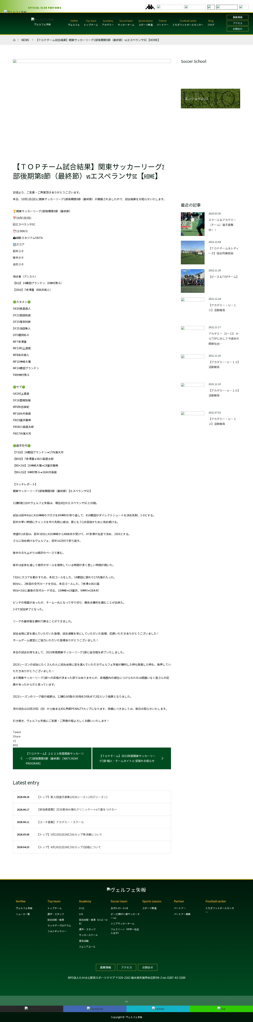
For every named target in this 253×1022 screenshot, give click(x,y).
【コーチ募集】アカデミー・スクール (60, 822)
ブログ (210, 24)
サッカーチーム (126, 24)
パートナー (163, 24)
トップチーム (91, 24)
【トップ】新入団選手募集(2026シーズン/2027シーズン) (72, 797)
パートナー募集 (182, 914)
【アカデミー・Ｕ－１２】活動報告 (222, 421)
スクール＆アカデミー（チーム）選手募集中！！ (222, 225)
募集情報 (237, 17)
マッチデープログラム (59, 925)
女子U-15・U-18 (119, 908)
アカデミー (108, 24)
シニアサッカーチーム (122, 923)
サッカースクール (88, 935)
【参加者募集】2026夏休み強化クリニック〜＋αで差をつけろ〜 (77, 809)
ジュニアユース (87, 946)
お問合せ (237, 28)
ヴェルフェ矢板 (42, 24)
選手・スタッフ (55, 914)
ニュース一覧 (23, 914)
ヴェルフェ (74, 24)
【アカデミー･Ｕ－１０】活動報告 (224, 392)
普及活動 (84, 940)
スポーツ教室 (146, 24)
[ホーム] (14, 36)
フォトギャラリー (56, 931)
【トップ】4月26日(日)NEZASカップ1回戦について (69, 847)
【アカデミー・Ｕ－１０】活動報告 (222, 307)
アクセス (237, 23)
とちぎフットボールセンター (188, 24)
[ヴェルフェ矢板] (126, 889)
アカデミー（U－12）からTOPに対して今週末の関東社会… (224, 338)
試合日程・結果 (55, 919)
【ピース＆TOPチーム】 (224, 277)
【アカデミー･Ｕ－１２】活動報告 (224, 364)
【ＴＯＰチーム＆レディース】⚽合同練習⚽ (224, 250)
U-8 (81, 914)
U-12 (81, 908)
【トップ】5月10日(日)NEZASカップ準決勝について (69, 834)
